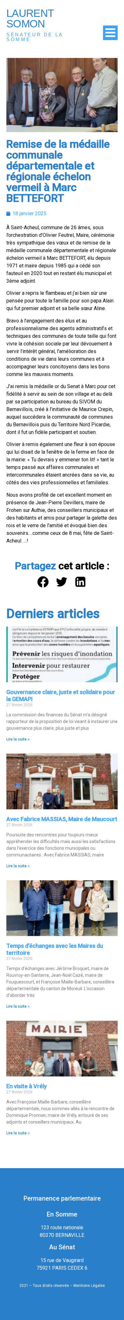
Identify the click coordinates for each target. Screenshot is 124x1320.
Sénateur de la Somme (34, 37)
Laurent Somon (29, 18)
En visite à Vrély (26, 1086)
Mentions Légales (89, 1285)
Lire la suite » (18, 739)
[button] (43, 582)
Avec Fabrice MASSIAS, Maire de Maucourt (61, 819)
